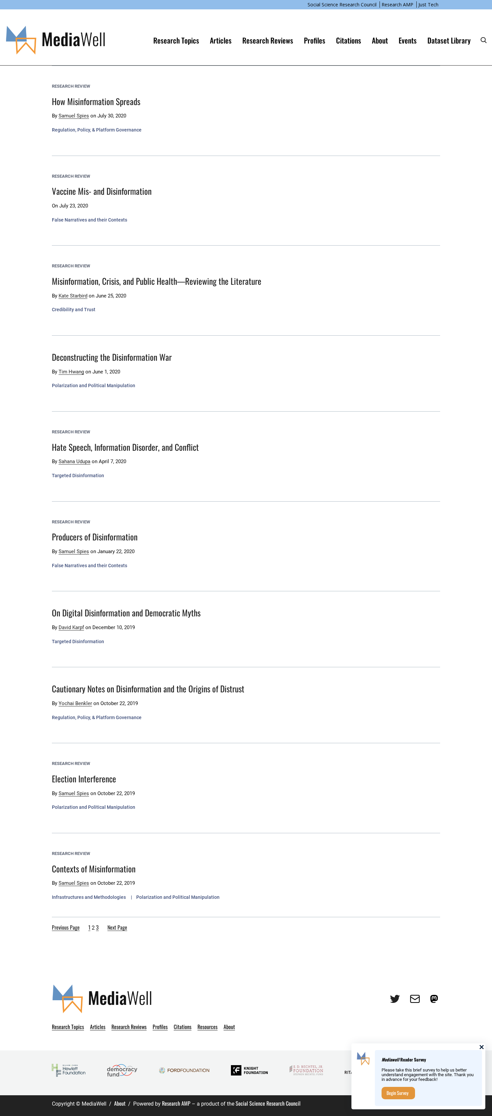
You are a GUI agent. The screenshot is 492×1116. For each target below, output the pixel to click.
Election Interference (84, 778)
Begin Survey (397, 1092)
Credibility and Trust (73, 309)
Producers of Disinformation (95, 536)
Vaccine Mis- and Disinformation (102, 191)
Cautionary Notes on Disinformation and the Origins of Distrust (148, 688)
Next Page (117, 927)
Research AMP (397, 4)
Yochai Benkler (75, 703)
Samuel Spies (74, 116)
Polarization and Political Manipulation (93, 385)
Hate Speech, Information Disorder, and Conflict (125, 447)
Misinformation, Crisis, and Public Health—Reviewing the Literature (156, 281)
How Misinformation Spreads (96, 101)
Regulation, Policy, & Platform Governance (97, 130)
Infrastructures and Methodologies (89, 897)
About (120, 1103)
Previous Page (66, 927)
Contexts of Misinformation (94, 868)
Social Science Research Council (342, 4)
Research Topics (176, 40)
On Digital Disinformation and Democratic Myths (126, 612)
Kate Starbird (73, 296)
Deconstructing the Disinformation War (112, 357)
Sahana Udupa (74, 461)
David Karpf (71, 627)
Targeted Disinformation (78, 475)
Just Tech (428, 4)
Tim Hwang (71, 372)
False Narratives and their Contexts (89, 220)
